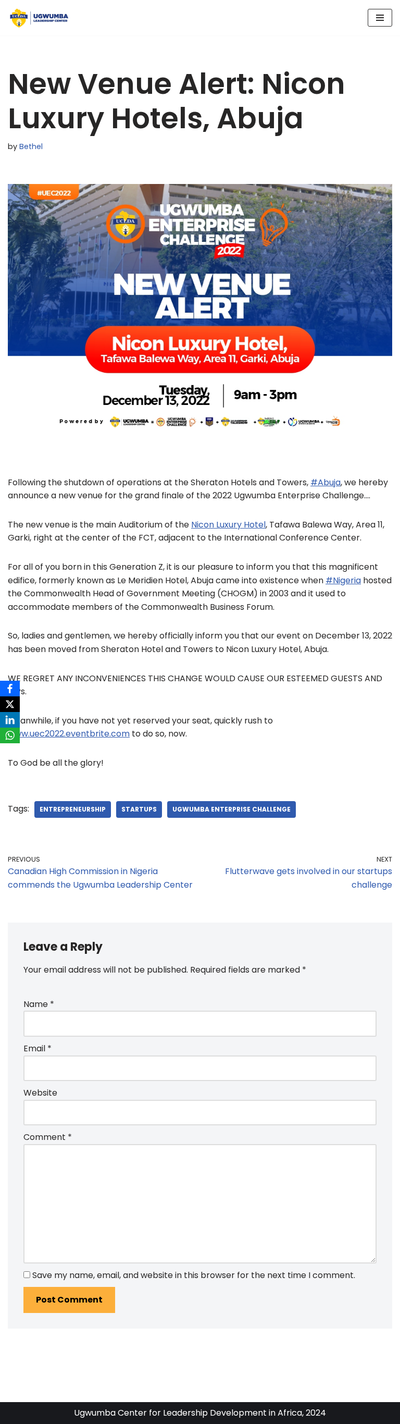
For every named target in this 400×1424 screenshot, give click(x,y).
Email (37, 1048)
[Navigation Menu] (380, 18)
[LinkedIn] (10, 720)
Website (40, 1093)
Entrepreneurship (73, 809)
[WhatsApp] (10, 735)
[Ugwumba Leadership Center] (39, 17)
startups (139, 809)
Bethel (31, 146)
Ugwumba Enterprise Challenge (231, 809)
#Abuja (325, 482)
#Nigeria (343, 580)
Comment (47, 1137)
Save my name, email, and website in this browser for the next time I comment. (193, 1275)
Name (38, 1004)
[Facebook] (10, 688)
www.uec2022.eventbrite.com (69, 734)
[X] (10, 704)
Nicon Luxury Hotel (228, 525)
